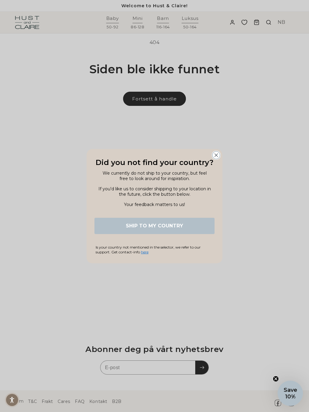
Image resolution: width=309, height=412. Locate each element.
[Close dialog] (216, 155)
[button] (12, 400)
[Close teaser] (276, 379)
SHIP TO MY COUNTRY (154, 226)
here (144, 252)
